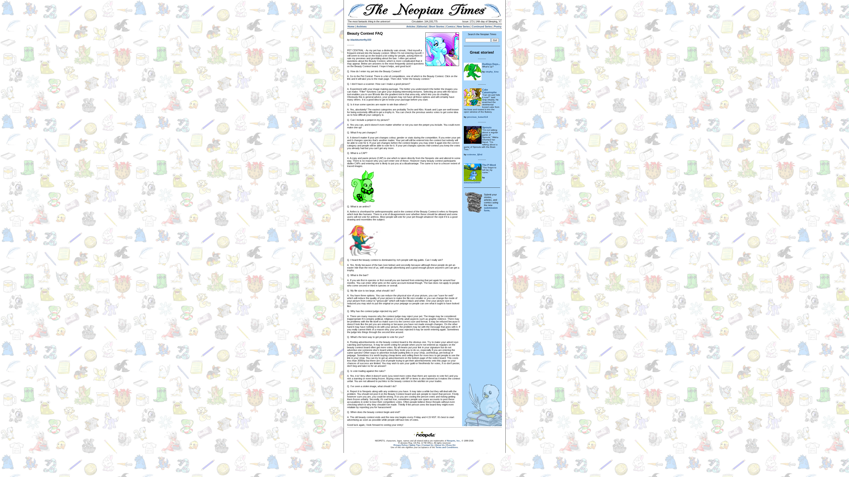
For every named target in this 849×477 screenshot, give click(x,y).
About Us (440, 445)
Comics (450, 26)
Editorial (422, 26)
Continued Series (482, 26)
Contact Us (427, 445)
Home (351, 26)
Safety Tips (415, 445)
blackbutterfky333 (360, 39)
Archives (361, 26)
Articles (410, 26)
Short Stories (436, 26)
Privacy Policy (401, 445)
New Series (463, 26)
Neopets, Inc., (454, 441)
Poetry (497, 26)
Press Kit (450, 445)
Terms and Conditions (447, 447)
